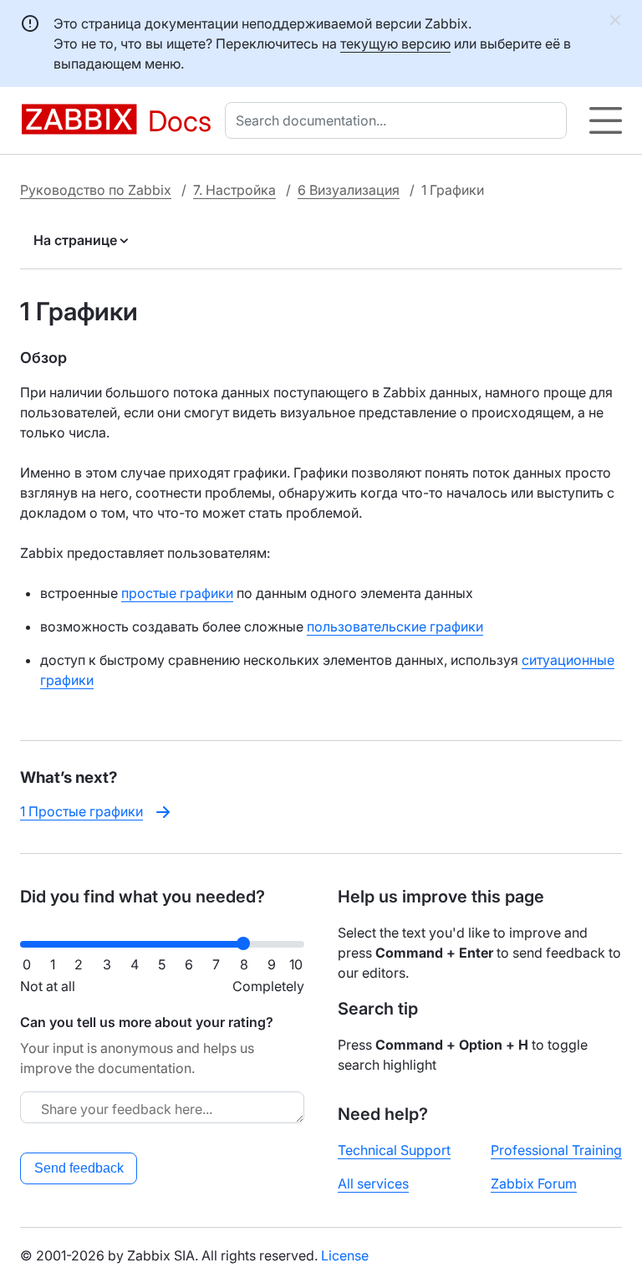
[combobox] (399, 120)
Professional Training (556, 1150)
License (345, 1255)
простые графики (177, 593)
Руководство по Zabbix (95, 189)
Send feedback (79, 1168)
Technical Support (394, 1150)
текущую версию (395, 43)
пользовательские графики (395, 626)
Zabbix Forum (534, 1183)
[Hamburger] (605, 120)
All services (373, 1183)
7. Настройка (234, 189)
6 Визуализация (349, 189)
